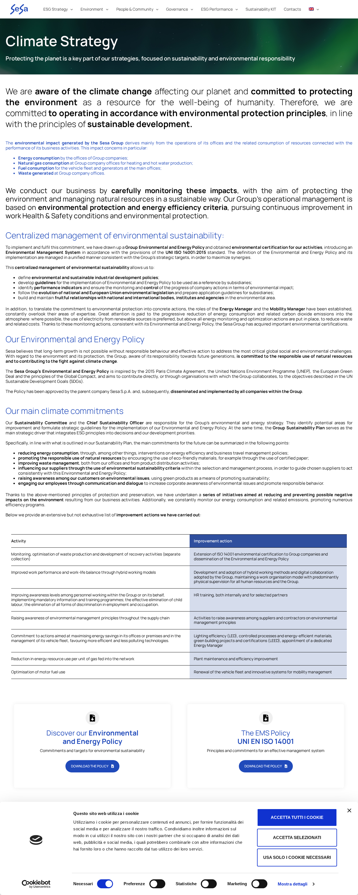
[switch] (157, 883)
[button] (70, 9)
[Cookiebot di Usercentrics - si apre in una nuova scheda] (36, 884)
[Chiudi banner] (349, 810)
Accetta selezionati (297, 837)
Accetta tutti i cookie (297, 817)
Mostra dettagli (293, 884)
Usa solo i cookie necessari (297, 857)
